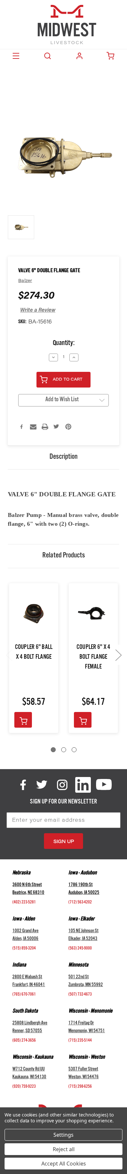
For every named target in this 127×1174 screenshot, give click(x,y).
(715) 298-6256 (80, 1087)
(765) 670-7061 (24, 995)
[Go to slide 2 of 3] (63, 749)
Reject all (64, 1149)
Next (118, 655)
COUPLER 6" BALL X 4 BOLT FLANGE (34, 653)
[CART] (111, 56)
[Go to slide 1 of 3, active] (53, 749)
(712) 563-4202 (80, 903)
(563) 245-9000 (80, 949)
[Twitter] (56, 427)
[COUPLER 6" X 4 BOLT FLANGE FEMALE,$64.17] (93, 613)
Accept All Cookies (63, 1163)
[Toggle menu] (16, 56)
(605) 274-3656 (24, 1041)
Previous (8, 655)
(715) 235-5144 (80, 1041)
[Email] (33, 427)
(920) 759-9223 (24, 1087)
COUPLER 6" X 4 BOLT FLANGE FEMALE (93, 658)
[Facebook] (21, 427)
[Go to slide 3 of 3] (74, 749)
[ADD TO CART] (23, 720)
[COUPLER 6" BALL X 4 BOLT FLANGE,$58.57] (33, 613)
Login (79, 56)
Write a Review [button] (37, 310)
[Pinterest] (68, 427)
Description (63, 457)
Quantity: (64, 344)
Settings (63, 1134)
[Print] (45, 427)
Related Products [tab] (63, 556)
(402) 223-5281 (24, 903)
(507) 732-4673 (80, 995)
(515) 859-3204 (24, 949)
